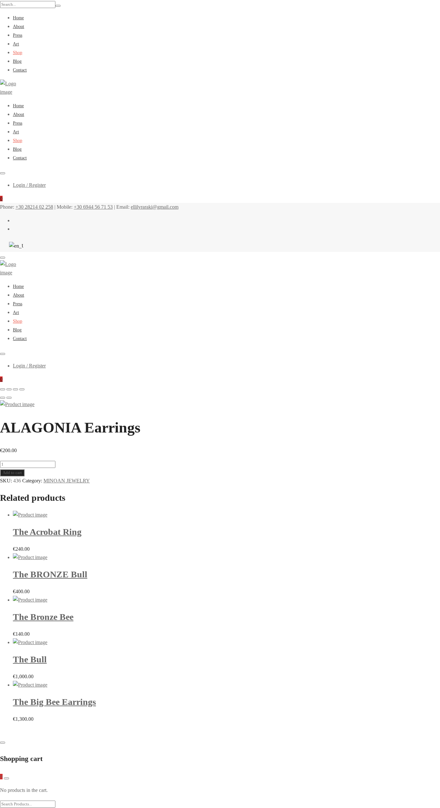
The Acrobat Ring (47, 532)
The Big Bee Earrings (54, 702)
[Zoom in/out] (21, 389)
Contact (20, 70)
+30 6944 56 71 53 (93, 207)
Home (18, 17)
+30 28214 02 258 (34, 207)
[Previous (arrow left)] (2, 398)
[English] (14, 246)
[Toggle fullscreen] (15, 389)
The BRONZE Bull (50, 574)
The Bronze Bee (43, 617)
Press (17, 35)
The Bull (30, 659)
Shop (17, 52)
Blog (17, 61)
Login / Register (29, 185)
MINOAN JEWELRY (66, 480)
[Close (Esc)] (2, 389)
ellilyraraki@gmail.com (154, 207)
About (18, 26)
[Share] (9, 389)
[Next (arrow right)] (9, 398)
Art (16, 44)
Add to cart (12, 472)
